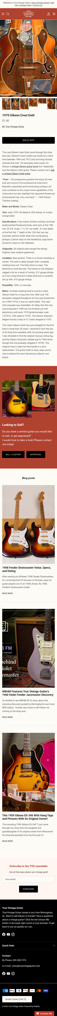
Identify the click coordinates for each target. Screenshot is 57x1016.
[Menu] (3, 14)
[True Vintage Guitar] (28, 14)
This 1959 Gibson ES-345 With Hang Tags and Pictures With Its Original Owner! (27, 817)
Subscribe (28, 889)
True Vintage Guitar (14, 126)
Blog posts (28, 478)
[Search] (9, 14)
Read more (7, 593)
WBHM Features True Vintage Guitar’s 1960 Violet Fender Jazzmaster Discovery (27, 693)
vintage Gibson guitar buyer (24, 166)
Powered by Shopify (32, 1006)
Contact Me (45, 1013)
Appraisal (36, 454)
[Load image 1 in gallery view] (28, 58)
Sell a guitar (13, 454)
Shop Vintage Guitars (40, 3)
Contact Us (37, 5)
